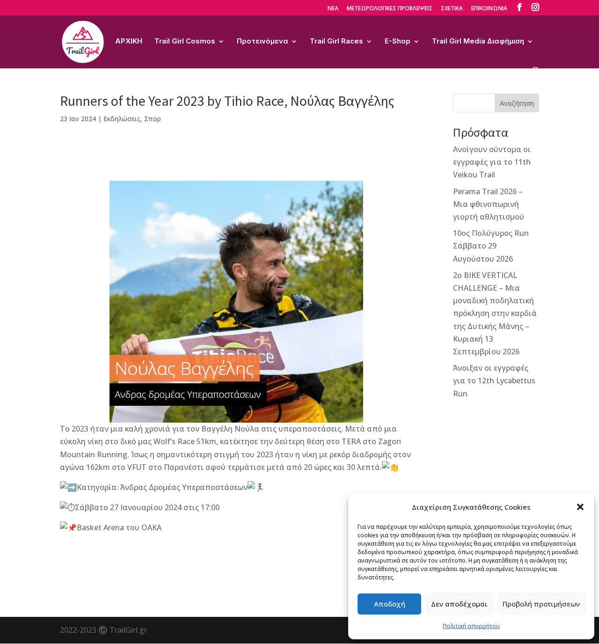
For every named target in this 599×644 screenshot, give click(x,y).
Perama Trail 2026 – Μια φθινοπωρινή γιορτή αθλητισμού (488, 204)
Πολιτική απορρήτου (471, 626)
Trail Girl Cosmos (184, 41)
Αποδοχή (389, 603)
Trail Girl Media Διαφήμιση (478, 41)
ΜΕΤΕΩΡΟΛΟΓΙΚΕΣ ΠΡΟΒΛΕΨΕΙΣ (389, 9)
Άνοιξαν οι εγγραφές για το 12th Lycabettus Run (494, 380)
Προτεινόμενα (262, 41)
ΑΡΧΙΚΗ (128, 41)
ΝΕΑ (333, 9)
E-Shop (397, 41)
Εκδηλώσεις (121, 118)
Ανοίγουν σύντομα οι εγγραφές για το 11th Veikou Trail (492, 162)
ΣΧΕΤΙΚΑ (452, 9)
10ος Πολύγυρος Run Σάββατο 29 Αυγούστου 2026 (491, 245)
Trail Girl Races (336, 41)
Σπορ (152, 118)
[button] (580, 507)
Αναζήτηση (517, 103)
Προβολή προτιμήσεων (541, 603)
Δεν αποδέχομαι (459, 603)
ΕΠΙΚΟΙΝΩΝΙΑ (489, 9)
